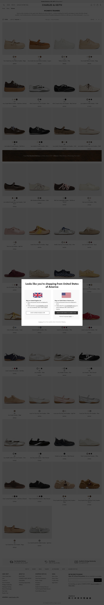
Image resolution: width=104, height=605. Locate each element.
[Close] (81, 281)
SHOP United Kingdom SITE (37, 312)
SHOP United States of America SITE (66, 312)
